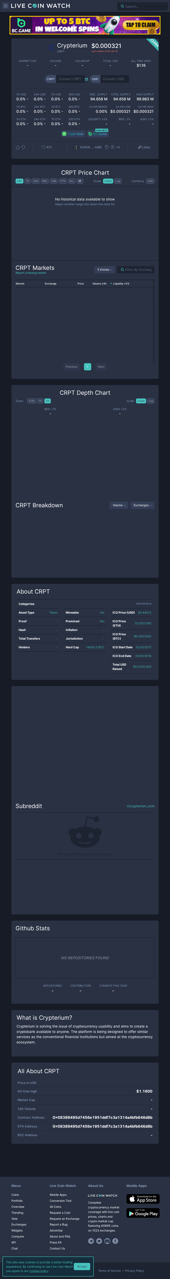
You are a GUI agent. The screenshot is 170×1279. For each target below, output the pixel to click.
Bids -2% (124, 119)
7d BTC (56, 106)
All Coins (55, 1206)
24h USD (40, 94)
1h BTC (21, 106)
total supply (120, 94)
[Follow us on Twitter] (99, 1241)
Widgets (17, 1230)
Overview (17, 1206)
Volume (118, 505)
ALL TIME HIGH (141, 61)
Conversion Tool (60, 1200)
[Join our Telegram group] (91, 1241)
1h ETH (21, 119)
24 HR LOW (123, 106)
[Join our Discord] (107, 1241)
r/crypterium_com (140, 806)
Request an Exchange (64, 1218)
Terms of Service (109, 1270)
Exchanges (141, 505)
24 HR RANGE (98, 106)
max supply (145, 94)
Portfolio (17, 1200)
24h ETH (39, 119)
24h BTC (39, 106)
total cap (110, 61)
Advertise (56, 1230)
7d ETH (56, 119)
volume (55, 61)
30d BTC (74, 106)
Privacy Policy (134, 1270)
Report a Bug (59, 1224)
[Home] (104, 1195)
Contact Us (57, 1248)
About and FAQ (60, 1236)
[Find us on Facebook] (115, 1241)
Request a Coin (60, 1212)
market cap (27, 61)
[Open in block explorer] (112, 147)
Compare (17, 1236)
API (13, 1242)
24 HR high (146, 106)
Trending (17, 1212)
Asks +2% (147, 119)
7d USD (56, 94)
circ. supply (98, 94)
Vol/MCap (82, 61)
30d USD (74, 94)
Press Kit (56, 1242)
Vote (14, 1218)
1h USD (21, 94)
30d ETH (74, 119)
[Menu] (5, 5)
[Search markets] (120, 269)
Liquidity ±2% (97, 119)
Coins (15, 1194)
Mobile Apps (58, 1194)
